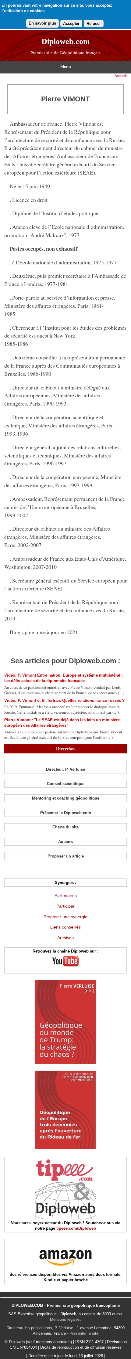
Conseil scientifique (65, 783)
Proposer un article (66, 856)
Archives (65, 937)
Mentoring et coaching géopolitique (65, 798)
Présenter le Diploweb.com (65, 812)
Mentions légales (65, 1319)
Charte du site (65, 827)
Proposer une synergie (65, 916)
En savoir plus (42, 23)
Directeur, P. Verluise (65, 769)
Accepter (71, 23)
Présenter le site (83, 1333)
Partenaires (66, 895)
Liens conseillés (65, 927)
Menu (65, 67)
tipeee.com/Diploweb (76, 1228)
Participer (65, 906)
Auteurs (65, 841)
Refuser (94, 23)
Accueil (121, 76)
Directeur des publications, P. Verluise (39, 1328)
